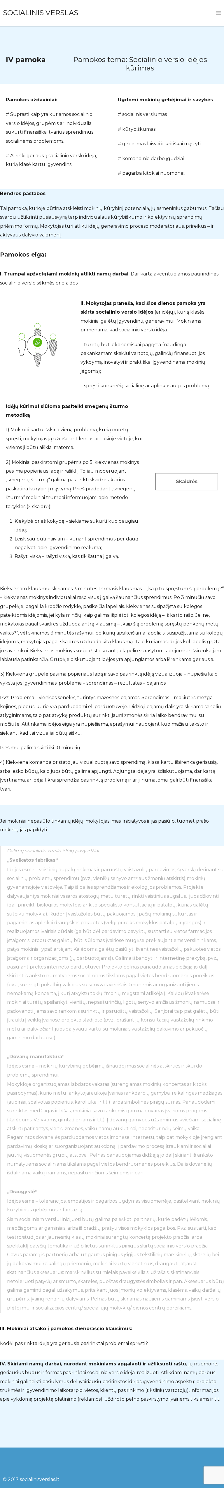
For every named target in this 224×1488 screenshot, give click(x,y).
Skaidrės (186, 481)
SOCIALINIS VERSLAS (40, 12)
